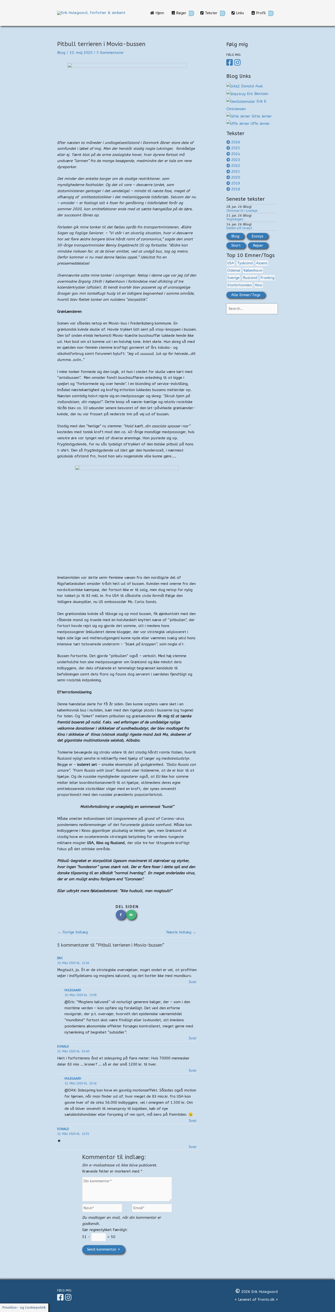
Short (236, 245)
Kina (258, 285)
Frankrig (267, 278)
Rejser (258, 245)
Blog (61, 52)
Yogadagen (234, 219)
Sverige (233, 278)
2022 (235, 165)
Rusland (250, 278)
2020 (235, 177)
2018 (235, 189)
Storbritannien (239, 285)
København (253, 270)
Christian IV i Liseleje (242, 210)
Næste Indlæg (181, 932)
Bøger (180, 13)
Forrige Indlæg (73, 932)
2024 (235, 154)
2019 (235, 183)
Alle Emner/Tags (245, 295)
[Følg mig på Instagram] (238, 62)
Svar (193, 982)
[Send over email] (131, 915)
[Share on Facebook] (121, 915)
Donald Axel (252, 86)
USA (230, 263)
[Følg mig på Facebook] (230, 62)
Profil (260, 13)
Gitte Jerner (261, 116)
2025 (235, 148)
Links (241, 13)
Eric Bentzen (257, 94)
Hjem (161, 13)
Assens (262, 263)
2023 (235, 160)
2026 (235, 142)
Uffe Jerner (260, 123)
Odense (233, 270)
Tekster (211, 13)
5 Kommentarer (110, 52)
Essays (257, 236)
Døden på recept (239, 228)
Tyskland (245, 263)
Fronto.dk (266, 1299)
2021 (235, 171)
